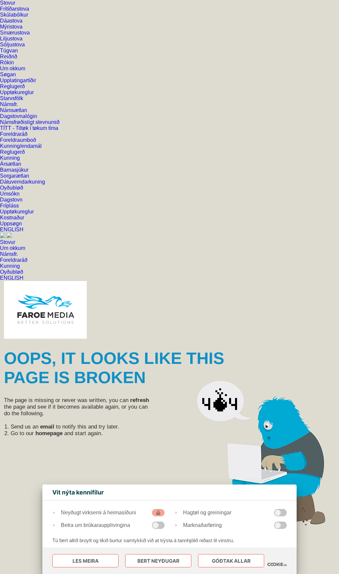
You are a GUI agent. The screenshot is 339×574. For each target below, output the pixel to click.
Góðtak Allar (231, 561)
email (47, 427)
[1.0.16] (277, 564)
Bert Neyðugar (158, 561)
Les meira (86, 561)
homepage (49, 433)
